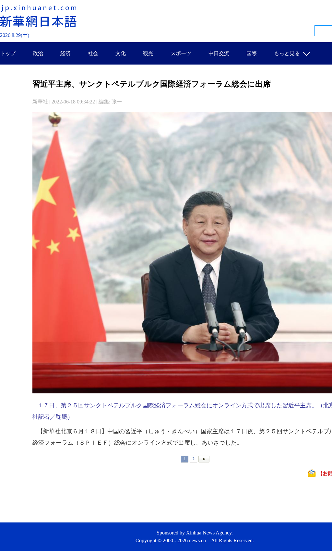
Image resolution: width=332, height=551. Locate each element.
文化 (120, 53)
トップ (8, 53)
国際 (251, 53)
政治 (38, 53)
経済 (65, 53)
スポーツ (181, 53)
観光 (148, 53)
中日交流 (218, 53)
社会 (93, 53)
